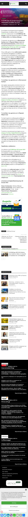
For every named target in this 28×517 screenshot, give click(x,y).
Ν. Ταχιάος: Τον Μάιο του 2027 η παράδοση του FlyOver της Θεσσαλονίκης (16, 327)
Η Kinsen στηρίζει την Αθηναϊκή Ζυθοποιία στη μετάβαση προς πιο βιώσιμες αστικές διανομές (13, 444)
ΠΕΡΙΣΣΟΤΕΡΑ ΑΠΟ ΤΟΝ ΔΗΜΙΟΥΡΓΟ (10, 248)
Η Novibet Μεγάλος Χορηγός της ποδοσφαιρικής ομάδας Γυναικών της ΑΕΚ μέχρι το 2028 (17, 320)
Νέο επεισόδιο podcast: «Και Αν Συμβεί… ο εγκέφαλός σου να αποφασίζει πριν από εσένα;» (13, 389)
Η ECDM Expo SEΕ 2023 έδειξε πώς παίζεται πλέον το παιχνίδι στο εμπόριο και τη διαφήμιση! (17, 254)
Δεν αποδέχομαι (14, 506)
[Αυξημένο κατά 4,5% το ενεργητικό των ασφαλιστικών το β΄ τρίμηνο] (4, 348)
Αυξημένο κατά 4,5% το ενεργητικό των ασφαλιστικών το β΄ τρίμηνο (11, 381)
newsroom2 (5, 24)
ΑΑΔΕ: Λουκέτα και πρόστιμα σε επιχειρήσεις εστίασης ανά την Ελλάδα (13, 452)
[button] (26, 489)
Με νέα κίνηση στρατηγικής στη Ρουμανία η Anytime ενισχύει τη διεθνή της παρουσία (12, 385)
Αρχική (2, 6)
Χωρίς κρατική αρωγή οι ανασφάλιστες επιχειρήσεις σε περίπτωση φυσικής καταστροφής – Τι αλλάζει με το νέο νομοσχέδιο (13, 372)
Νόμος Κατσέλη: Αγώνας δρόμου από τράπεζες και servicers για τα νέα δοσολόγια (17, 299)
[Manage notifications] (2, 512)
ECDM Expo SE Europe (11, 231)
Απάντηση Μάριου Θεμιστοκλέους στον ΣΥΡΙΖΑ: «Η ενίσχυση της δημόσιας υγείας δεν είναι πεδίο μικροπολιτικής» (14, 406)
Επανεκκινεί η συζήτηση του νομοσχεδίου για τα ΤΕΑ (13, 377)
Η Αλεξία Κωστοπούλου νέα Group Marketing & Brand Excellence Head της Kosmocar (17, 334)
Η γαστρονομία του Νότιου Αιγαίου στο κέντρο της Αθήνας (13, 456)
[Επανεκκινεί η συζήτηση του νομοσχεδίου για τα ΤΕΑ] (4, 341)
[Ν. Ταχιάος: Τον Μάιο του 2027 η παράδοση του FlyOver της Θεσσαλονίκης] (4, 327)
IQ (2, 255)
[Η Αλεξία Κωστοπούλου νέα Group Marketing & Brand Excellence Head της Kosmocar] (4, 334)
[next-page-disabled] (4, 259)
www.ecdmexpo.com (6, 192)
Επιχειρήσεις (7, 6)
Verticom (11, 194)
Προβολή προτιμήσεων (14, 510)
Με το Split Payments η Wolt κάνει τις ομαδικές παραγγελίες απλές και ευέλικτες (13, 448)
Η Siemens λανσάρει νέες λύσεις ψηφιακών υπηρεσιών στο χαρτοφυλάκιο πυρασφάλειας (21, 239)
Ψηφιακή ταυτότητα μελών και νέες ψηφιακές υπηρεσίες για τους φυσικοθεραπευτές (13, 417)
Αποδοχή (14, 503)
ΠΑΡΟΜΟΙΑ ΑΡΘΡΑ (6, 246)
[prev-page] (2, 259)
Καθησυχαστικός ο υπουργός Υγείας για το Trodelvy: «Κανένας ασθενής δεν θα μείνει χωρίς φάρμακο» (13, 426)
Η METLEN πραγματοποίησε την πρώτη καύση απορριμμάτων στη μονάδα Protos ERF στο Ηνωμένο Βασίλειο (17, 306)
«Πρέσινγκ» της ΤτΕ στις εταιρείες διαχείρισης (7, 237)
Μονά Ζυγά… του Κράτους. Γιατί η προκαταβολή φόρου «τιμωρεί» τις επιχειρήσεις (17, 283)
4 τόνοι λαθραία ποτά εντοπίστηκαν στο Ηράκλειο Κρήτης (11, 459)
